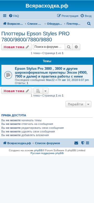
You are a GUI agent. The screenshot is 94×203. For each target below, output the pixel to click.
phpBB (38, 150)
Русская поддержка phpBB (47, 153)
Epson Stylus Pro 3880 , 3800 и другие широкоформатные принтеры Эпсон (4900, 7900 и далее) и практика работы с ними (51, 72)
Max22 (50, 79)
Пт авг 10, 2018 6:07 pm (73, 79)
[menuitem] (14, 16)
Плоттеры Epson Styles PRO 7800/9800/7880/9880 (35, 36)
